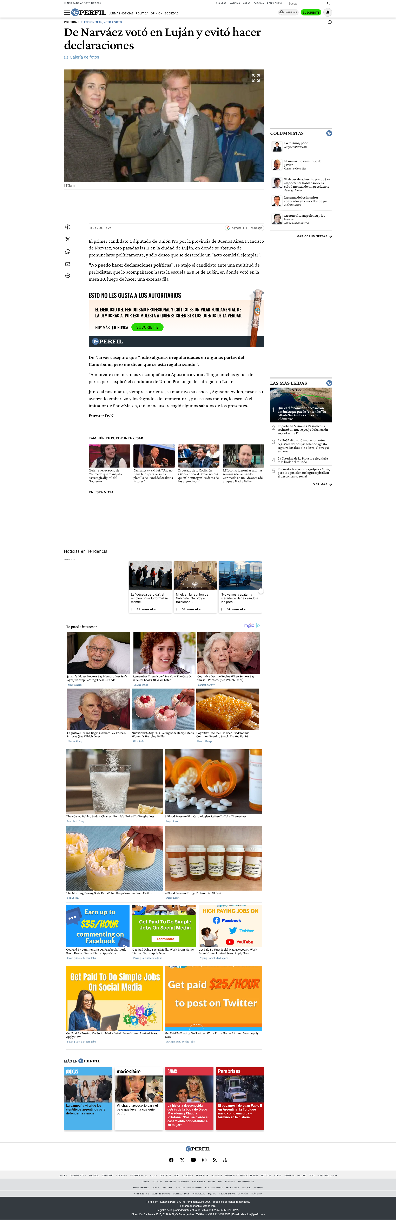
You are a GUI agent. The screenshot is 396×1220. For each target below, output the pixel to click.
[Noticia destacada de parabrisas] (240, 1072)
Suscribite (311, 12)
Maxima (258, 1187)
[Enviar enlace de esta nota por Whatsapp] (67, 251)
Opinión (157, 13)
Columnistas (287, 133)
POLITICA (70, 22)
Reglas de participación (233, 1193)
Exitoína (259, 3)
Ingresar (291, 12)
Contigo (167, 1187)
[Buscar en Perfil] (328, 3)
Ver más (320, 484)
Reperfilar (202, 1175)
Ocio (176, 1175)
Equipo (212, 1193)
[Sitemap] (225, 1160)
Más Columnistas (312, 236)
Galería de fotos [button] (84, 57)
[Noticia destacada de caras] (189, 1072)
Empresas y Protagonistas (241, 1175)
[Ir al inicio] (88, 12)
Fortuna (183, 1181)
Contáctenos (181, 1193)
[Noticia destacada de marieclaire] (139, 1072)
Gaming (301, 1175)
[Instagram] (204, 1160)
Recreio (246, 1187)
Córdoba (187, 1175)
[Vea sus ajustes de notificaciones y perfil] (328, 12)
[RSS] (215, 1160)
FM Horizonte (246, 1181)
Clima (153, 1175)
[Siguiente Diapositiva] (261, 591)
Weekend (170, 1181)
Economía (107, 1175)
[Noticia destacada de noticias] (88, 1072)
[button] (164, 129)
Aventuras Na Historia (188, 1187)
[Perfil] (89, 1061)
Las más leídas (288, 383)
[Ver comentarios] (329, 23)
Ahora (63, 1175)
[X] (182, 1160)
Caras (246, 3)
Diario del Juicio (327, 1175)
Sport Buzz (232, 1187)
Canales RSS (141, 1193)
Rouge (211, 1181)
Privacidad (198, 1193)
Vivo (312, 1175)
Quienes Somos (161, 1193)
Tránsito (256, 1193)
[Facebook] (171, 1160)
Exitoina (289, 1175)
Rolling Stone (214, 1187)
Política (142, 13)
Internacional (138, 1175)
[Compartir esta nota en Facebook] (67, 227)
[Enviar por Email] (67, 264)
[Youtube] (193, 1160)
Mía (220, 1181)
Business (221, 3)
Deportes (165, 1175)
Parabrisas (198, 1181)
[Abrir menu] (67, 12)
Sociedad (171, 13)
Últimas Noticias (120, 13)
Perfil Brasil (275, 3)
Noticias (235, 3)
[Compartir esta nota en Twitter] (67, 239)
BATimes (230, 1181)
